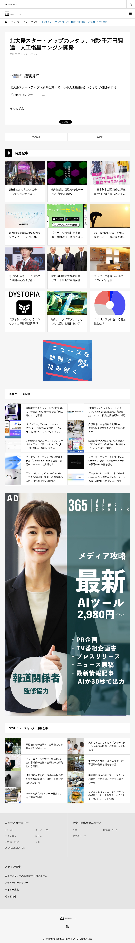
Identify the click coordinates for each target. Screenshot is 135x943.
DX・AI (9, 830)
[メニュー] (130, 13)
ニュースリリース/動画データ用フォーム (26, 875)
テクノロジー (12, 836)
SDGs (38, 836)
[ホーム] (6, 22)
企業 (37, 842)
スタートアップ (30, 54)
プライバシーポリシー (16, 882)
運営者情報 (10, 896)
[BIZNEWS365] (13, 14)
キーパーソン (42, 830)
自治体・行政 (12, 842)
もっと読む (17, 108)
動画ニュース (79, 836)
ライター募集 (12, 889)
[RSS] (67, 926)
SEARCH (130, 4)
